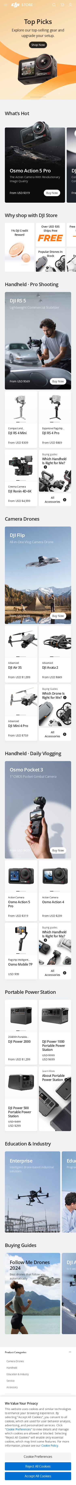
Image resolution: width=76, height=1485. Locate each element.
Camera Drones (15, 1361)
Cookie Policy (49, 1445)
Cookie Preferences (18, 1429)
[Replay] (62, 301)
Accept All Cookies (38, 1476)
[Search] (54, 5)
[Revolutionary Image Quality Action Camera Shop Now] (38, 98)
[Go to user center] (70, 5)
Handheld (11, 1367)
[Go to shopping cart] (62, 5)
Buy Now (52, 193)
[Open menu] (6, 5)
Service (10, 1380)
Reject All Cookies (38, 1466)
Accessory (12, 1387)
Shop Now (38, 45)
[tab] (38, 1352)
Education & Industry (17, 1374)
